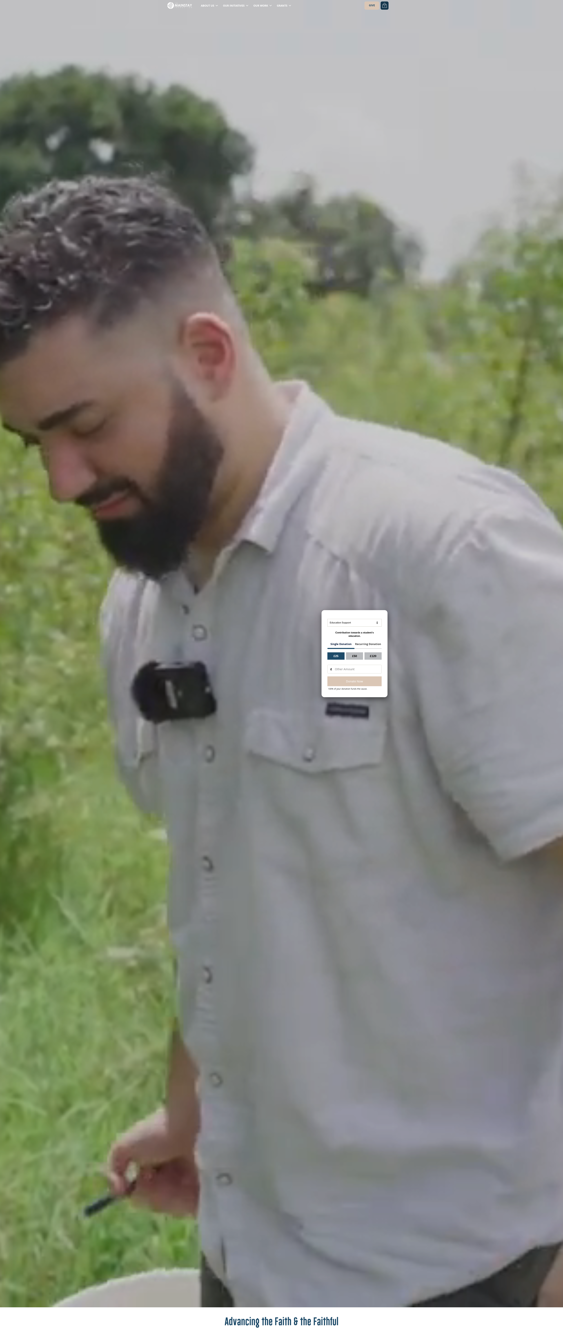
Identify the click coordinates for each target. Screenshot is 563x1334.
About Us (208, 5)
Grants (282, 5)
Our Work (261, 5)
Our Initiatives (234, 5)
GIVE (372, 5)
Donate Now (354, 681)
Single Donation (341, 644)
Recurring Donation (368, 644)
